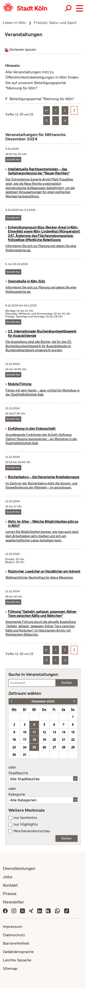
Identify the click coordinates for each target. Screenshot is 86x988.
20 (54, 739)
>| (65, 121)
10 (24, 732)
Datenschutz (14, 934)
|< (46, 110)
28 (63, 747)
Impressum (12, 926)
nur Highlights (26, 824)
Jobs (7, 876)
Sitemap (10, 968)
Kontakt (10, 885)
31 (24, 754)
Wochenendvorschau (32, 831)
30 (14, 754)
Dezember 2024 (43, 701)
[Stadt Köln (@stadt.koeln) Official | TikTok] (66, 910)
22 (73, 739)
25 (34, 747)
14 (63, 732)
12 (44, 732)
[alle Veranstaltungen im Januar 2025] (74, 701)
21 (63, 739)
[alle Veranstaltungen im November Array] (12, 701)
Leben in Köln (14, 22)
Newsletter (13, 902)
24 (24, 747)
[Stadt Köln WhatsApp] (57, 910)
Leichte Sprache (17, 960)
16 (14, 739)
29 (73, 747)
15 (73, 732)
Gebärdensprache (18, 951)
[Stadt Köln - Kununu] (48, 910)
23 (14, 747)
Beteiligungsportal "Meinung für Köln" (42, 98)
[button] (79, 8)
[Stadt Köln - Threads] (22, 910)
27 (54, 747)
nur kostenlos (25, 818)
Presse (9, 893)
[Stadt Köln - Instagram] (13, 910)
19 (44, 739)
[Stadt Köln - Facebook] (5, 910)
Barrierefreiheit (16, 943)
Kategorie (16, 791)
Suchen (66, 683)
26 (44, 747)
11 (34, 732)
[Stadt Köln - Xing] (31, 910)
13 (54, 732)
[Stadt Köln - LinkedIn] (39, 910)
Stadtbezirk (18, 770)
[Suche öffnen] (68, 8)
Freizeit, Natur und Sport (55, 22)
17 (24, 739)
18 (34, 739)
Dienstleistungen (19, 868)
